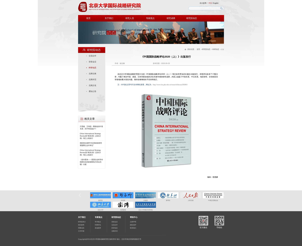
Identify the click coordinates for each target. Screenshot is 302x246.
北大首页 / (203, 3)
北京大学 (100, 210)
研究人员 (129, 18)
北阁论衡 (92, 74)
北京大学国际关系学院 (145, 210)
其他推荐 (98, 228)
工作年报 (81, 231)
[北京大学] (100, 207)
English (215, 3)
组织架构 (81, 225)
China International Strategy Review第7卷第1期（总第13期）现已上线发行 (90, 152)
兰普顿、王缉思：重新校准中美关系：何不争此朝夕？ (91, 127)
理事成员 (81, 228)
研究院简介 (82, 222)
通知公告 (92, 91)
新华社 (168, 200)
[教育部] (100, 198)
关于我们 (109, 18)
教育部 (100, 200)
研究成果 (171, 18)
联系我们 (133, 228)
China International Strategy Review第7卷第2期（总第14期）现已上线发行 (90, 136)
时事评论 (98, 225)
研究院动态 (191, 18)
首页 (88, 18)
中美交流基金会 (213, 200)
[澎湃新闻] (123, 207)
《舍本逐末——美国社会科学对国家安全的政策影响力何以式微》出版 (91, 162)
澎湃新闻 (123, 210)
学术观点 (98, 222)
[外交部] (123, 198)
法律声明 (133, 222)
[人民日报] (190, 198)
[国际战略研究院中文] (109, 11)
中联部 (145, 200)
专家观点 (150, 18)
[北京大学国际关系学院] (145, 207)
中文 (210, 3)
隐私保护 (133, 225)
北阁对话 (92, 79)
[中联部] (145, 198)
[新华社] (168, 198)
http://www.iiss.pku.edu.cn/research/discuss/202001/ (170, 85)
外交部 (123, 200)
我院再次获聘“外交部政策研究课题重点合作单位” (91, 144)
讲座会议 (92, 62)
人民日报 (190, 200)
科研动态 (215, 49)
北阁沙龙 (92, 85)
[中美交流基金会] (213, 198)
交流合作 (92, 56)
